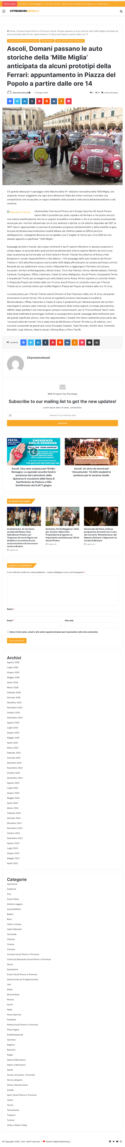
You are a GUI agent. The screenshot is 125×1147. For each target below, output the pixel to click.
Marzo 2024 (12, 808)
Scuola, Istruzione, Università (21, 1075)
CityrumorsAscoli (20, 92)
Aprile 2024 (12, 803)
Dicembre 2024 (14, 763)
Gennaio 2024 (13, 818)
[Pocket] (69, 101)
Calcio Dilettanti (14, 929)
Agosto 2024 (13, 783)
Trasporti (11, 1115)
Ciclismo (11, 939)
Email (10, 620)
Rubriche (11, 1050)
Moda (9, 989)
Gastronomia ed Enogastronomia (22, 979)
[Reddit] (47, 101)
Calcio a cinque (14, 924)
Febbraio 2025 (14, 753)
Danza (10, 964)
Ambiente (11, 889)
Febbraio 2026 (14, 692)
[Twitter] (17, 101)
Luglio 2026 (12, 667)
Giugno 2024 (13, 793)
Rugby (10, 1055)
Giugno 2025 (13, 732)
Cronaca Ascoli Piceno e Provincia (33, 31)
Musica (10, 999)
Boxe (9, 919)
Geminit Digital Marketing (57, 1141)
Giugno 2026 (13, 672)
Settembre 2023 (15, 838)
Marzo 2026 (12, 687)
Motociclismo (13, 994)
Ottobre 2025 (13, 712)
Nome (10, 609)
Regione (11, 1044)
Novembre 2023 (14, 828)
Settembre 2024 (15, 778)
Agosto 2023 (13, 843)
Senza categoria (14, 1080)
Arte (9, 894)
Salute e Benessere (16, 1065)
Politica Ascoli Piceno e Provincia (22, 1024)
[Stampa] (97, 342)
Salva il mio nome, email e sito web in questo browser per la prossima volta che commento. (54, 632)
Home (12, 31)
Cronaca (11, 949)
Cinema (10, 944)
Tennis (10, 1105)
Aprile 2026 (12, 682)
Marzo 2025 (12, 748)
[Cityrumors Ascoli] (24, 11)
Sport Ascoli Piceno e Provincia (70, 41)
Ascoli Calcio (13, 899)
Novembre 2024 (14, 768)
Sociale (10, 1090)
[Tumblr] (32, 101)
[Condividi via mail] (89, 342)
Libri (9, 984)
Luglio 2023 (12, 848)
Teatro (10, 1100)
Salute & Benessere (16, 1060)
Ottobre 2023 (13, 833)
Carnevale (11, 934)
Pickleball (11, 1019)
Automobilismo (14, 909)
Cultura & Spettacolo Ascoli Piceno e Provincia (29, 959)
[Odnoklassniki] (61, 101)
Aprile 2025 (12, 742)
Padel (9, 1009)
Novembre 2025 (14, 707)
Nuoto (10, 1004)
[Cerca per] (121, 12)
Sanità (10, 1070)
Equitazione (12, 969)
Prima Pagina (47, 41)
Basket (10, 914)
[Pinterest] (39, 101)
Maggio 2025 (13, 737)
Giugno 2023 (13, 853)
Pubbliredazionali (15, 1034)
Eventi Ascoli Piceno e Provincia (22, 974)
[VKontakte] (54, 101)
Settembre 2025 (15, 717)
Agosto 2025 (13, 722)
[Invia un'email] (29, 92)
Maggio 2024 (13, 798)
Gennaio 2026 (13, 697)
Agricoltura (12, 884)
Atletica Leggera (15, 904)
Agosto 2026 (13, 662)
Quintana (11, 1039)
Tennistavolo (13, 1110)
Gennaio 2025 (13, 758)
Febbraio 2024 (14, 813)
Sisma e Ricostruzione (17, 1085)
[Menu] (3, 12)
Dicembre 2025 (14, 702)
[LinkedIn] (25, 101)
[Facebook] (10, 101)
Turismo (10, 1120)
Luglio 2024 (12, 788)
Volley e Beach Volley (17, 1125)
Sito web (69, 620)
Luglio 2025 (12, 727)
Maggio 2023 (13, 858)
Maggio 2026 (13, 677)
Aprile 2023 (12, 863)
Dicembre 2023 (14, 823)
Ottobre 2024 (13, 773)
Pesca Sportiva (14, 1014)
